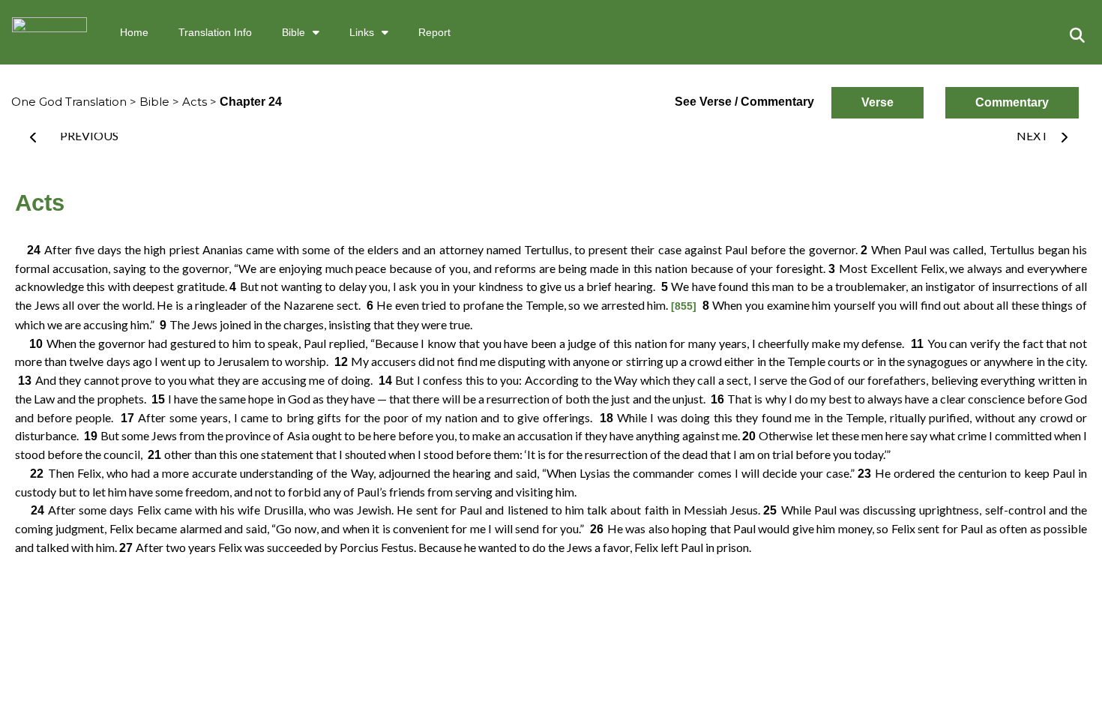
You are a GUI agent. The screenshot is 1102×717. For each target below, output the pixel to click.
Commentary (1012, 102)
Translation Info (215, 32)
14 (385, 380)
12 (340, 362)
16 (717, 399)
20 (750, 436)
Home (134, 32)
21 (154, 454)
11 (917, 344)
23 (866, 473)
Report (434, 32)
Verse (877, 102)
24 (29, 250)
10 (30, 344)
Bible (293, 32)
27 (127, 548)
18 (606, 418)
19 (90, 436)
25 (771, 510)
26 (597, 529)
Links (361, 32)
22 (31, 473)
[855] (683, 306)
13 (25, 380)
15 (158, 399)
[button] (1077, 35)
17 (127, 418)
